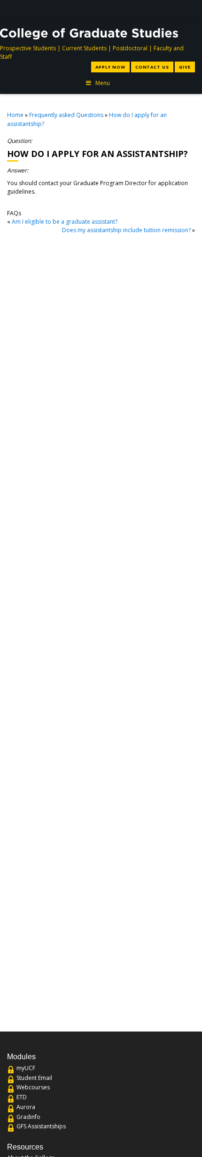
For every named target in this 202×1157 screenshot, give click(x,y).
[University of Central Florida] (75, 11)
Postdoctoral (130, 48)
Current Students (84, 48)
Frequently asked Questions (66, 115)
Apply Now (110, 67)
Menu (102, 83)
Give (185, 67)
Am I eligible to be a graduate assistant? (64, 222)
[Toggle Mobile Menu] (189, 11)
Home (15, 115)
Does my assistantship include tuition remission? (126, 230)
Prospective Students (28, 48)
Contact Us (152, 67)
